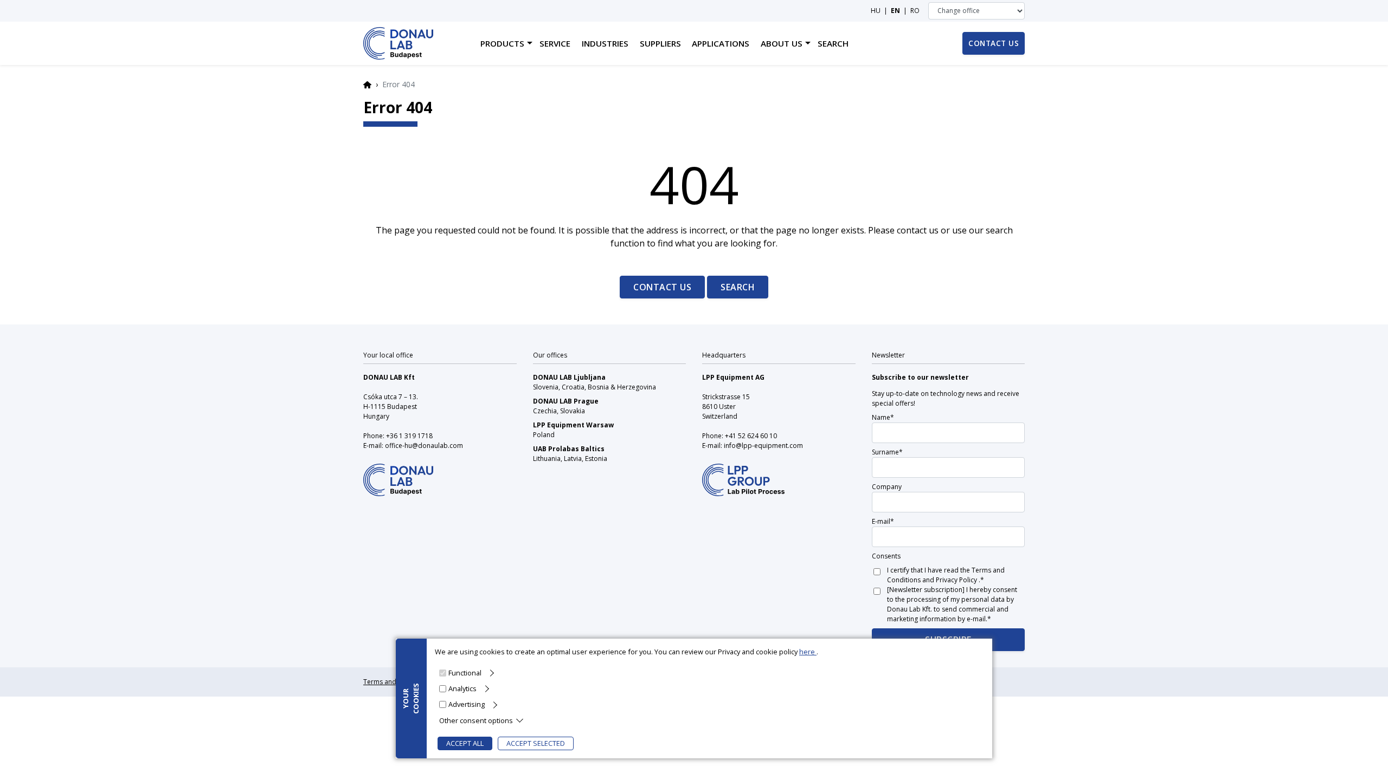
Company (887, 486)
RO (915, 10)
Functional (464, 673)
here (808, 651)
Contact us (662, 287)
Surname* (887, 452)
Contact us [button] (993, 43)
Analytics (462, 688)
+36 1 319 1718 (409, 435)
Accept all (465, 743)
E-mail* (883, 521)
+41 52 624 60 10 (751, 435)
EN (895, 10)
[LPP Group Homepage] (398, 472)
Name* (883, 417)
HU (876, 10)
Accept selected (535, 743)
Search (738, 287)
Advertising (466, 704)
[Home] (398, 43)
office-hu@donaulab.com (424, 445)
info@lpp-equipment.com (763, 445)
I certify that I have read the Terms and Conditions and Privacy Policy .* (946, 575)
